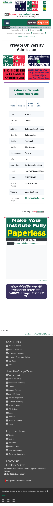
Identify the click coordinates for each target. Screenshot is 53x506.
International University (16, 383)
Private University (14, 379)
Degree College (14, 405)
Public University (14, 375)
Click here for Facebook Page (38, 198)
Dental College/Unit (15, 398)
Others (10, 424)
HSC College (13, 409)
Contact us (12, 443)
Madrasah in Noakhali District (18, 33)
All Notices (42, 281)
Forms (10, 365)
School (10, 413)
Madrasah (11, 417)
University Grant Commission (19, 357)
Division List (35, 30)
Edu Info (11, 435)
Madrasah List (38, 33)
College (11, 386)
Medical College (14, 394)
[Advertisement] (26, 320)
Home (24, 30)
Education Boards (14, 346)
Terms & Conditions (15, 450)
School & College (14, 390)
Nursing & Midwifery (15, 401)
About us (11, 439)
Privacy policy (13, 446)
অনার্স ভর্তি (32, 22)
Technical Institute (15, 420)
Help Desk (43, 22)
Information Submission (16, 454)
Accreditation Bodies (16, 353)
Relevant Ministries (15, 349)
